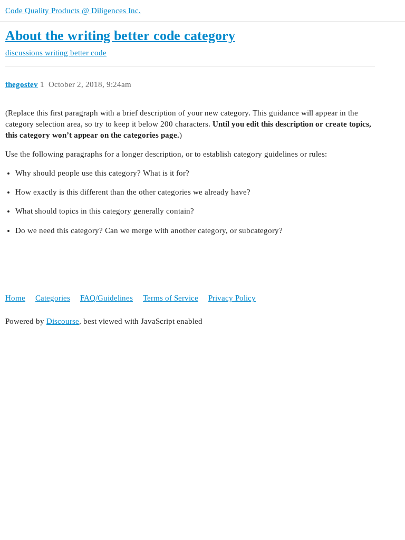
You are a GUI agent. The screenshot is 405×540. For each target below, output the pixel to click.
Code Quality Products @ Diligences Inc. (73, 10)
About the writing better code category (120, 35)
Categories (52, 298)
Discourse (62, 321)
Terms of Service (170, 298)
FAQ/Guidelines (106, 298)
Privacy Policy (232, 298)
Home (15, 298)
